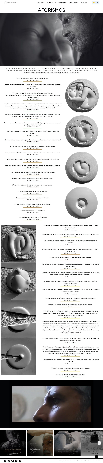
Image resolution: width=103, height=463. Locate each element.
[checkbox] (21, 453)
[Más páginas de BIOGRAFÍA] (43, 2)
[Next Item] (99, 443)
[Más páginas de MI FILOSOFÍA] (77, 2)
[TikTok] (20, 461)
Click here (16, 450)
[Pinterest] (16, 461)
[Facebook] (5, 461)
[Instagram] (9, 461)
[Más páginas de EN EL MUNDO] (55, 2)
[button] (90, 426)
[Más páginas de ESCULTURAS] (66, 2)
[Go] (96, 456)
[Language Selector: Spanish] (95, 2)
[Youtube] (12, 461)
